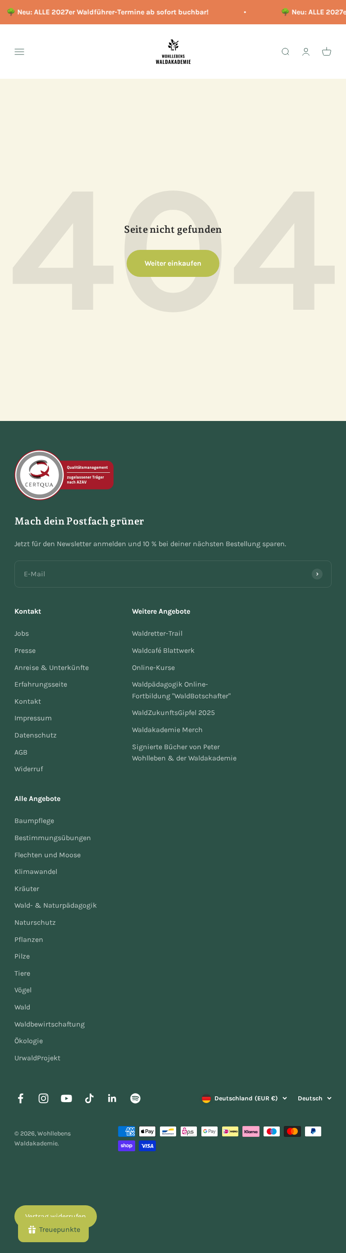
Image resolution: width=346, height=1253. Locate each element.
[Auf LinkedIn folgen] (112, 1098)
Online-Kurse (153, 667)
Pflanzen (28, 939)
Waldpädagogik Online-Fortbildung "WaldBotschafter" (181, 690)
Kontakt (27, 701)
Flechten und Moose (47, 854)
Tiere (22, 973)
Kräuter (26, 888)
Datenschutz (35, 735)
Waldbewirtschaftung (49, 1024)
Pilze (22, 956)
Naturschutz (35, 922)
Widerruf (28, 768)
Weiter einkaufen (173, 263)
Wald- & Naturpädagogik (55, 905)
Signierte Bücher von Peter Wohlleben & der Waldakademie (184, 752)
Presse (25, 650)
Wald (22, 1007)
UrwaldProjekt (37, 1058)
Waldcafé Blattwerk (163, 650)
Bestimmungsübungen (52, 837)
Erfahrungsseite (40, 684)
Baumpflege (34, 820)
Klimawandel (35, 871)
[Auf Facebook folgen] (20, 1098)
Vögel (23, 990)
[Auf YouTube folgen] (66, 1098)
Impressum (33, 718)
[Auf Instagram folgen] (43, 1098)
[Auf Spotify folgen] (135, 1098)
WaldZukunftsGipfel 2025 (173, 712)
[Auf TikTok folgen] (89, 1098)
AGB (20, 752)
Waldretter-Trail (157, 633)
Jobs (21, 633)
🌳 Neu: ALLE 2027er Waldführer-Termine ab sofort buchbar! (105, 12)
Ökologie (28, 1040)
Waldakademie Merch (167, 729)
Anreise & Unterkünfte (51, 667)
